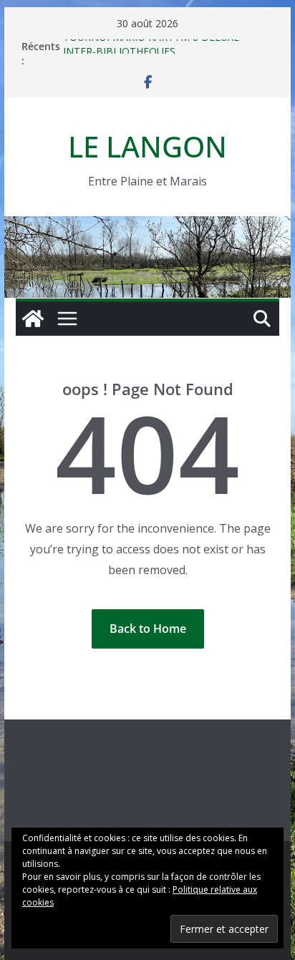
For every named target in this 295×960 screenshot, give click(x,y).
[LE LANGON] (147, 226)
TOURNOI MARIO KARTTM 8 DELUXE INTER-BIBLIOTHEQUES (151, 47)
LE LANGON (147, 146)
